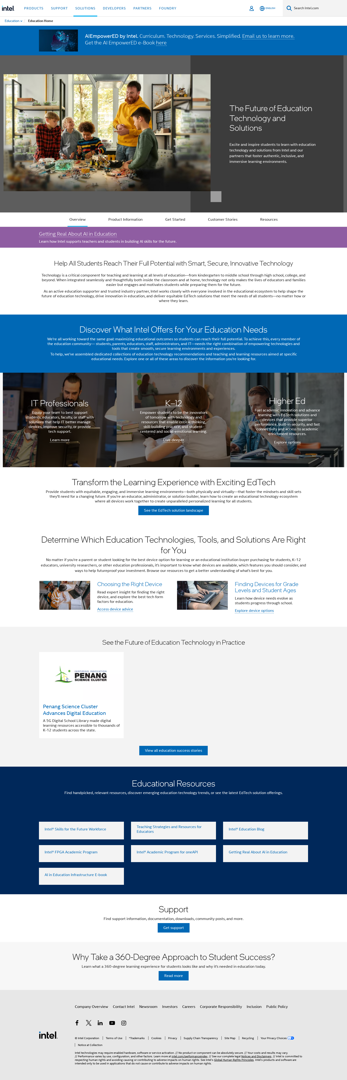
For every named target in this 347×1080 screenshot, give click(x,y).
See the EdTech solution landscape (173, 510)
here (161, 42)
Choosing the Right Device (129, 584)
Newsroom (148, 1006)
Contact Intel (124, 1006)
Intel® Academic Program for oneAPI (167, 852)
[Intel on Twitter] (89, 1024)
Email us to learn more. (268, 36)
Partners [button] (142, 8)
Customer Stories (222, 219)
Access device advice (115, 609)
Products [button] (33, 8)
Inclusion (254, 1006)
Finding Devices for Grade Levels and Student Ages (266, 587)
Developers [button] (114, 8)
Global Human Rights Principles (234, 1060)
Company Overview (91, 1006)
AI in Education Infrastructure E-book (76, 875)
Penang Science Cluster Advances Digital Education (74, 709)
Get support (173, 927)
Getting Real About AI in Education (78, 233)
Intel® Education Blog (246, 829)
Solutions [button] (85, 8)
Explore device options (254, 610)
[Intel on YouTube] (112, 1024)
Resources (269, 219)
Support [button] (59, 8)
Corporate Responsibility (221, 1006)
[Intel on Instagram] (124, 1024)
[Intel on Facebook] (77, 1024)
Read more (173, 975)
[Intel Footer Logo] (48, 1034)
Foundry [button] (168, 8)
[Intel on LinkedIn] (100, 1024)
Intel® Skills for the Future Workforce (75, 829)
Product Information (125, 219)
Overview (77, 219)
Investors (170, 1006)
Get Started (175, 219)
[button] (173, 575)
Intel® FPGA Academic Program (71, 852)
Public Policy (277, 1006)
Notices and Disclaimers (256, 1056)
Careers (188, 1006)
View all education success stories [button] (173, 750)
